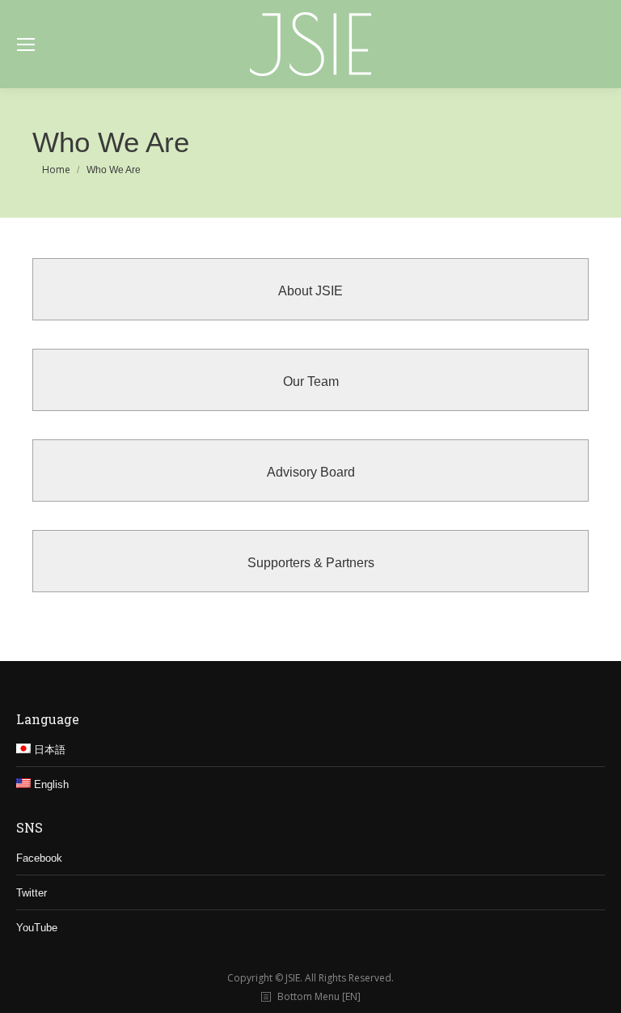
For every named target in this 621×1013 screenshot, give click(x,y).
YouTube (36, 928)
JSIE (292, 978)
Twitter (31, 893)
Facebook (39, 858)
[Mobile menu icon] (26, 44)
